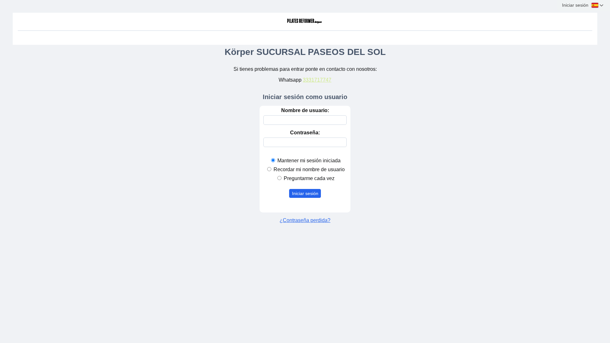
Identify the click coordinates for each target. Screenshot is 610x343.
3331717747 (317, 80)
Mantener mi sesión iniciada (309, 160)
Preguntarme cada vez (309, 178)
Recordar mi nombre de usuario (309, 169)
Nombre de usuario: (305, 110)
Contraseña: (305, 132)
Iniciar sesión (305, 193)
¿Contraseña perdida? (305, 220)
